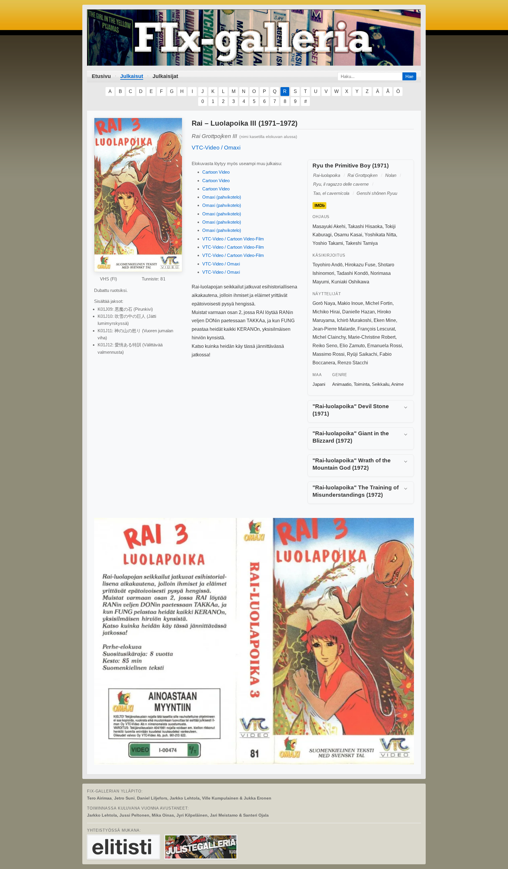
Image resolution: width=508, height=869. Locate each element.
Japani (319, 384)
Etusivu (101, 76)
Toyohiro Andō (327, 264)
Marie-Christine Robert (371, 337)
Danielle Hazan (358, 311)
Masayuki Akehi (329, 226)
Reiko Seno (325, 345)
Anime (397, 384)
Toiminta (362, 384)
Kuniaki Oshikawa (350, 281)
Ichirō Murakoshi (354, 320)
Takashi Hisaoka (365, 226)
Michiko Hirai (326, 311)
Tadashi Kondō (352, 273)
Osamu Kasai (348, 234)
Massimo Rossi (329, 354)
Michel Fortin (378, 303)
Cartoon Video (216, 172)
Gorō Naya (324, 303)
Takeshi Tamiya (361, 243)
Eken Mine (385, 320)
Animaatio (341, 384)
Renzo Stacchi (352, 362)
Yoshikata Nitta (380, 234)
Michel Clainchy (329, 337)
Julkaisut (131, 76)
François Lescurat (376, 328)
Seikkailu (380, 384)
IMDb (320, 205)
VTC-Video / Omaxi (216, 147)
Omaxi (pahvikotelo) (221, 197)
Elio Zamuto (352, 345)
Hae (409, 76)
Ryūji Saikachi (362, 354)
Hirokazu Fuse (360, 264)
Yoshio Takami (328, 243)
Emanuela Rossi (384, 345)
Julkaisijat (165, 76)
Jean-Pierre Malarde (334, 328)
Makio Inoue (350, 303)
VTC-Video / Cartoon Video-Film (233, 238)
